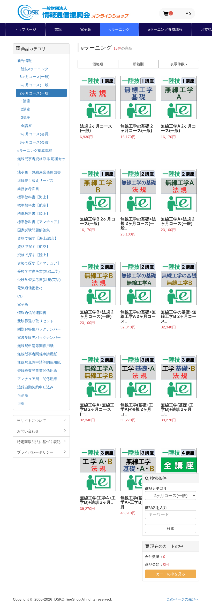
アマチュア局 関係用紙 (37, 379)
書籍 (58, 29)
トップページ (25, 29)
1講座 (25, 101)
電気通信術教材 (30, 288)
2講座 (25, 109)
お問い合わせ (28, 431)
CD (19, 296)
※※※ (22, 395)
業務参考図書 (28, 189)
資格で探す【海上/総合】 (37, 238)
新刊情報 (24, 61)
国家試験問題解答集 (33, 230)
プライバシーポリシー (35, 452)
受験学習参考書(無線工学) (38, 271)
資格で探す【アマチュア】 (39, 263)
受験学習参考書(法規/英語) (39, 280)
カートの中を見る (170, 574)
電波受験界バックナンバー (39, 337)
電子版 (85, 29)
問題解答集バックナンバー (39, 329)
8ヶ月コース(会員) (35, 134)
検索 (170, 528)
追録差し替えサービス (35, 180)
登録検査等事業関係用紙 (37, 370)
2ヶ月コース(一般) (35, 93)
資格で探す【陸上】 (33, 255)
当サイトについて (31, 421)
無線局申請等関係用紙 (35, 346)
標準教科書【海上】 (33, 197)
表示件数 (178, 64)
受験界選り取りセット (35, 321)
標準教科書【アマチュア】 (39, 222)
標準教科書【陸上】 (33, 213)
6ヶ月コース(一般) (35, 85)
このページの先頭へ (182, 599)
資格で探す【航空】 (33, 247)
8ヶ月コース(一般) (35, 77)
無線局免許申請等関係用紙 (39, 362)
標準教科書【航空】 (33, 205)
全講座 (26, 126)
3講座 (25, 117)
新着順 (138, 64)
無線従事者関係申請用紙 (37, 354)
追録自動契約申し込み (35, 387)
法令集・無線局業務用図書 (39, 172)
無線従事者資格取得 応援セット (41, 161)
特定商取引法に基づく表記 (38, 442)
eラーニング (119, 29)
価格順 (97, 64)
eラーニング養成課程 (165, 29)
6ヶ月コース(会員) (35, 142)
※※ (21, 403)
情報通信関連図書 (31, 313)
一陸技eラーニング (32, 69)
